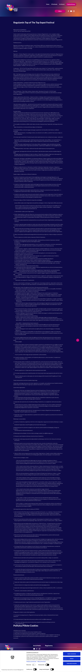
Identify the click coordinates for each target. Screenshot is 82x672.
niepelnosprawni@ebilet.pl (45, 145)
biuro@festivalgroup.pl (48, 433)
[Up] (77, 340)
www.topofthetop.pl (35, 59)
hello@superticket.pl (18, 148)
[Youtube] (71, 11)
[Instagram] (74, 11)
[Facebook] (68, 11)
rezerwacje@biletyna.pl (56, 145)
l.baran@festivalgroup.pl (31, 514)
